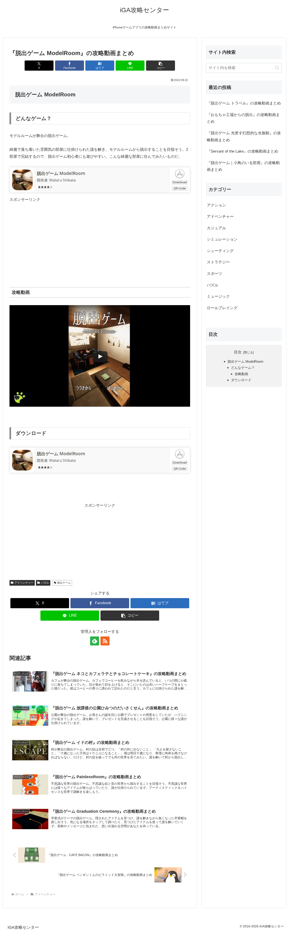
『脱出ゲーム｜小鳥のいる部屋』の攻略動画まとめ (243, 166)
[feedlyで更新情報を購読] (94, 640)
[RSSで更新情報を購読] (105, 640)
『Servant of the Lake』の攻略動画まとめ (242, 151)
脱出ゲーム (64, 582)
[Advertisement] (99, 234)
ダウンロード (241, 380)
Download (180, 182)
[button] (160, 65)
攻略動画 (241, 374)
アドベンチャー (23, 582)
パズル (45, 582)
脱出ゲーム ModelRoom (61, 173)
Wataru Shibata (62, 180)
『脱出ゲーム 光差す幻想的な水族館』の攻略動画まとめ (244, 136)
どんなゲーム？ (243, 367)
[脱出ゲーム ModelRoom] (22, 179)
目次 (238, 352)
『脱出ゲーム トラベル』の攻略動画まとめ (244, 103)
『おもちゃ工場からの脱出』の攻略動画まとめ (243, 118)
